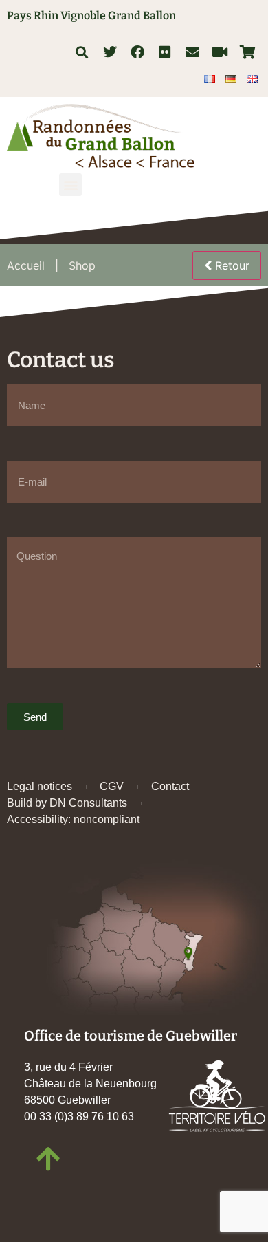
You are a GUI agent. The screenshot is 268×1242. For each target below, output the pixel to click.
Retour (230, 265)
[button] (81, 52)
